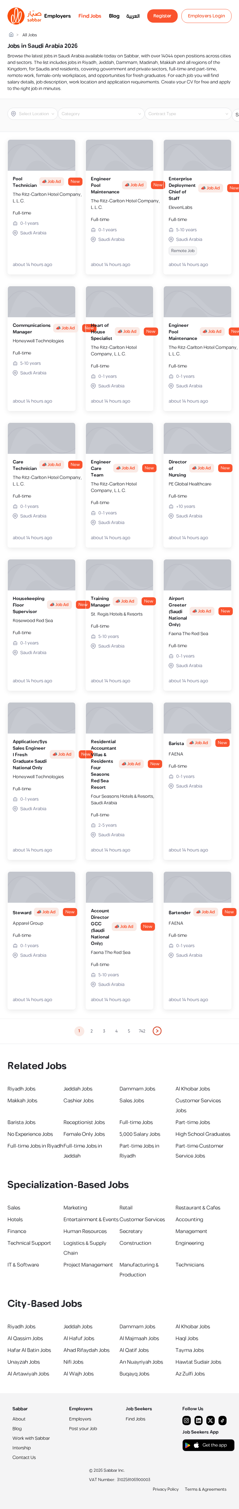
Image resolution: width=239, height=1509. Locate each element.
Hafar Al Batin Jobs (29, 1350)
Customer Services (142, 1220)
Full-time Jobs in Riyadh (35, 1146)
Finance (16, 1231)
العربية (133, 16)
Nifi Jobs (73, 1362)
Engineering (190, 1243)
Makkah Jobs (22, 1101)
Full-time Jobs (136, 1122)
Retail (126, 1208)
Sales (13, 1208)
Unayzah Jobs (23, 1362)
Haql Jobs (187, 1339)
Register (162, 16)
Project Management (88, 1265)
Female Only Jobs (84, 1134)
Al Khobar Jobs (193, 1089)
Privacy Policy (166, 1489)
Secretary (131, 1231)
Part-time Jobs (193, 1122)
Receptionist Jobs (84, 1122)
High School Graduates (203, 1134)
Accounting (189, 1220)
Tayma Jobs (190, 1350)
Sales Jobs (132, 1101)
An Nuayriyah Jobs (141, 1362)
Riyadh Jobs (21, 1089)
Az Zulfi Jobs (190, 1374)
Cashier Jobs (78, 1101)
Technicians (190, 1265)
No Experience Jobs (30, 1134)
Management (191, 1231)
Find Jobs (89, 16)
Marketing (75, 1208)
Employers (57, 16)
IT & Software (23, 1265)
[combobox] (38, 114)
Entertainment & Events (91, 1220)
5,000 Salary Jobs (140, 1134)
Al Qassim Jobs (25, 1339)
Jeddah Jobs (77, 1089)
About (19, 1419)
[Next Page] (157, 1031)
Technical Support (29, 1243)
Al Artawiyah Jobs (28, 1374)
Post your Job (83, 1428)
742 (142, 1031)
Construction (135, 1243)
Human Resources (85, 1231)
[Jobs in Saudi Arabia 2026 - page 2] (157, 1031)
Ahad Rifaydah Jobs (86, 1350)
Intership (21, 1448)
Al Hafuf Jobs (78, 1339)
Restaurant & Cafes (198, 1208)
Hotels (15, 1220)
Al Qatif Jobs (134, 1350)
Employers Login (206, 16)
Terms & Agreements (206, 1489)
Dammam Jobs (137, 1089)
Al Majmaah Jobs (139, 1339)
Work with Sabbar (31, 1438)
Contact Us (24, 1457)
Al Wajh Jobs (78, 1374)
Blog (114, 16)
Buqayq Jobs (134, 1374)
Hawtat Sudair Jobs (198, 1362)
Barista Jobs (21, 1122)
